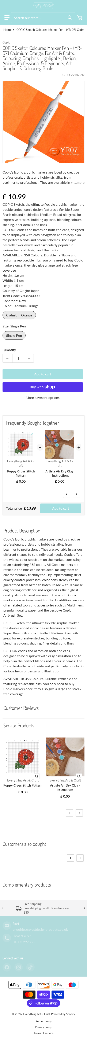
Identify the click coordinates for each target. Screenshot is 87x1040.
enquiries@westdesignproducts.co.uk (40, 929)
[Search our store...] (70, 17)
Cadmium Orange (19, 315)
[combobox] (43, 17)
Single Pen (14, 335)
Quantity (9, 350)
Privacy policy (43, 1027)
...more (79, 182)
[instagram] (18, 967)
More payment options (43, 397)
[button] (7, 17)
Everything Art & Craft (36, 1014)
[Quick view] (37, 776)
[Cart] (80, 17)
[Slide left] (66, 494)
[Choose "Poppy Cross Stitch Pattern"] (31, 434)
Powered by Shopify (63, 1014)
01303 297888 (23, 942)
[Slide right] (76, 494)
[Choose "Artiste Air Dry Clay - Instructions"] (70, 434)
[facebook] (7, 967)
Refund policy (43, 1021)
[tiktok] (30, 967)
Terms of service (43, 1033)
